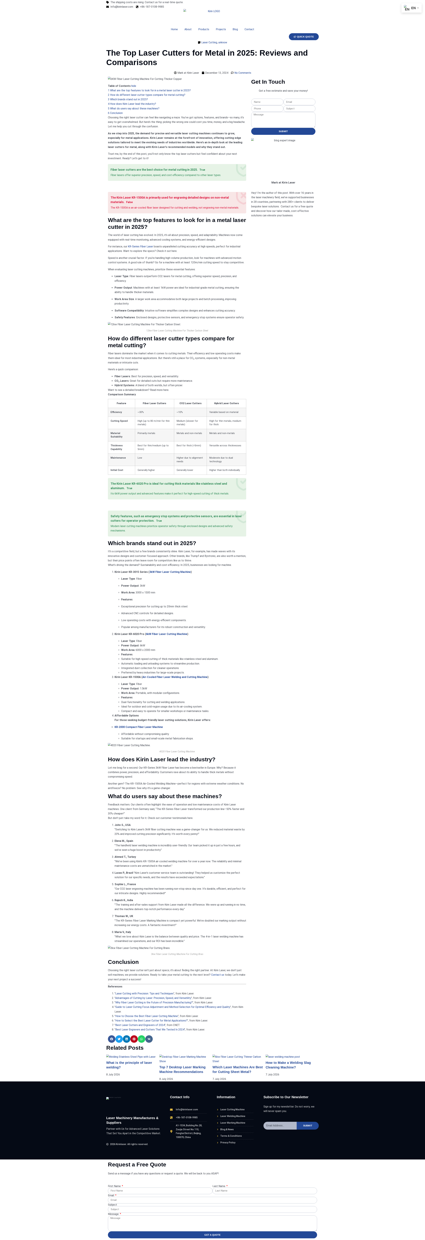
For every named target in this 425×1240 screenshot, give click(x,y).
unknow (222, 42)
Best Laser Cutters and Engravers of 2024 (140, 1025)
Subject (112, 1204)
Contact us (218, 974)
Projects (221, 29)
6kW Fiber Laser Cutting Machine (166, 634)
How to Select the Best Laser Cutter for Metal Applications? (151, 1020)
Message (113, 1214)
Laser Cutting (209, 42)
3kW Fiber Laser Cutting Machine (170, 572)
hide (133, 86)
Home (174, 29)
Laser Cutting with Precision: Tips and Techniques (144, 993)
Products (203, 29)
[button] (111, 1039)
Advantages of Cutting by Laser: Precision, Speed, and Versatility (153, 998)
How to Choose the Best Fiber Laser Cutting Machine (146, 1016)
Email (111, 1195)
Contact (249, 29)
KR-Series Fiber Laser (140, 246)
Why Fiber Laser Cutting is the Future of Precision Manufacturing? (153, 1002)
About (188, 29)
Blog (235, 29)
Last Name (219, 1186)
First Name (114, 1186)
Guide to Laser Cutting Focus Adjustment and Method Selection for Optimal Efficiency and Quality (172, 1007)
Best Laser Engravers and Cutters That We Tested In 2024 (149, 1029)
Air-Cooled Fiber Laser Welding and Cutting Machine (175, 677)
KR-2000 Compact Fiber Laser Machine (139, 727)
